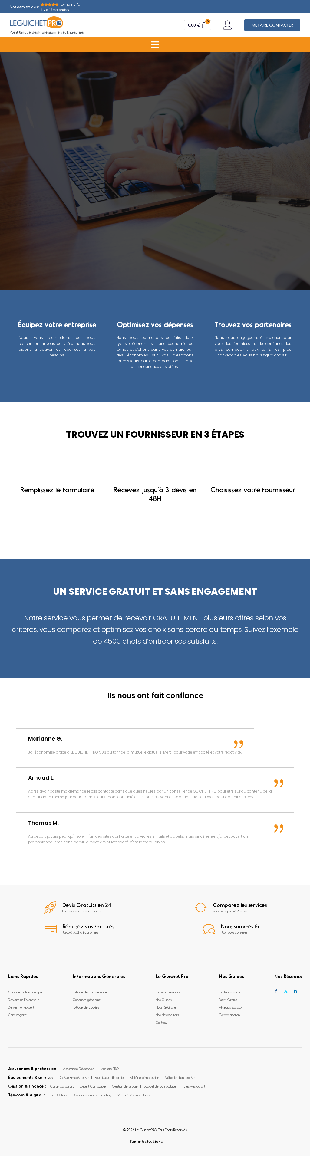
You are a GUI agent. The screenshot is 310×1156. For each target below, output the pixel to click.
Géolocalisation (229, 1015)
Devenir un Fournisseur (23, 999)
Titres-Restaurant (193, 1086)
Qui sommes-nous (168, 992)
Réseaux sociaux (230, 1007)
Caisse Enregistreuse (74, 1077)
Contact (161, 1022)
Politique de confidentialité (90, 992)
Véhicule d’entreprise (180, 1077)
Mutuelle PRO (110, 1068)
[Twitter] (286, 991)
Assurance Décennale (78, 1068)
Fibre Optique (58, 1095)
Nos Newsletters (167, 1015)
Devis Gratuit (228, 999)
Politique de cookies (86, 1007)
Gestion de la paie (125, 1086)
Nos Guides (164, 999)
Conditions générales (87, 999)
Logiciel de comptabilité (160, 1086)
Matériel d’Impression (144, 1077)
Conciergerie (17, 1015)
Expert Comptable (93, 1086)
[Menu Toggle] (155, 44)
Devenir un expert (21, 1007)
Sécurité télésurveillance (134, 1095)
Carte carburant (230, 992)
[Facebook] (276, 991)
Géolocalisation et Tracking (92, 1095)
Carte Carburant (62, 1086)
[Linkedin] (295, 991)
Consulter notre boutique (25, 992)
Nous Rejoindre (166, 1007)
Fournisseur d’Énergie (109, 1077)
